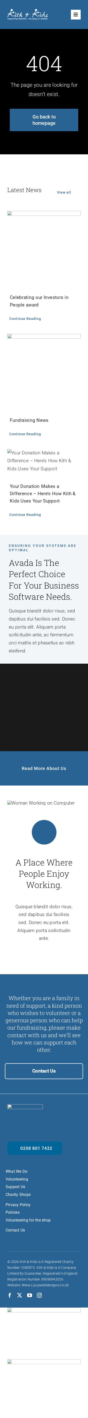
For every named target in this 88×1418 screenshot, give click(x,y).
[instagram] (39, 1295)
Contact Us (44, 1071)
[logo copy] (27, 11)
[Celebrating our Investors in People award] (44, 214)
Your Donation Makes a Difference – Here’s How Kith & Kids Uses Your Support (43, 493)
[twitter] (19, 1295)
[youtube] (29, 1295)
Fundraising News (29, 420)
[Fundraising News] (44, 337)
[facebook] (9, 1295)
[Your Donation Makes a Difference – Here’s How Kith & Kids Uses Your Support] (44, 453)
